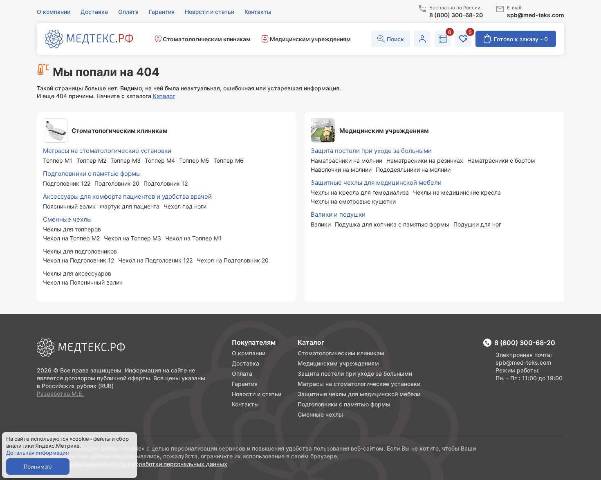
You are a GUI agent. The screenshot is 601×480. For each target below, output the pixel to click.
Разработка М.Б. (60, 393)
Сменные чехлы (320, 414)
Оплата (242, 373)
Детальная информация (37, 452)
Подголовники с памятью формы (344, 404)
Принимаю (38, 466)
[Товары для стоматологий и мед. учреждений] (89, 39)
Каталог (164, 95)
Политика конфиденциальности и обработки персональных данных (132, 463)
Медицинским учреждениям (338, 363)
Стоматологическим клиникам (341, 353)
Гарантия (245, 383)
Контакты (245, 404)
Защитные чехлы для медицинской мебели (359, 393)
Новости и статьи (256, 393)
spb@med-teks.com (523, 362)
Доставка (245, 363)
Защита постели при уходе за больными (355, 373)
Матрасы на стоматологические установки (359, 383)
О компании (248, 353)
